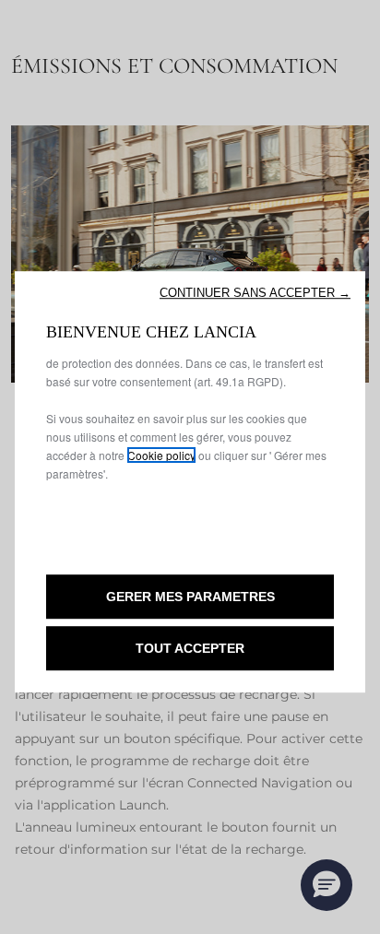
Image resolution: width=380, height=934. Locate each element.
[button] (255, 293)
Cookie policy (161, 455)
